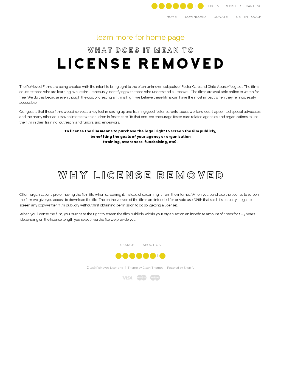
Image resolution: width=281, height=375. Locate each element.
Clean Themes (153, 267)
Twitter (154, 6)
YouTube (169, 6)
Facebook (162, 6)
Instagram (183, 6)
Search (201, 6)
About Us (152, 245)
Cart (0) (253, 6)
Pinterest (190, 6)
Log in (214, 6)
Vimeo (176, 6)
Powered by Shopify (180, 267)
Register (233, 6)
